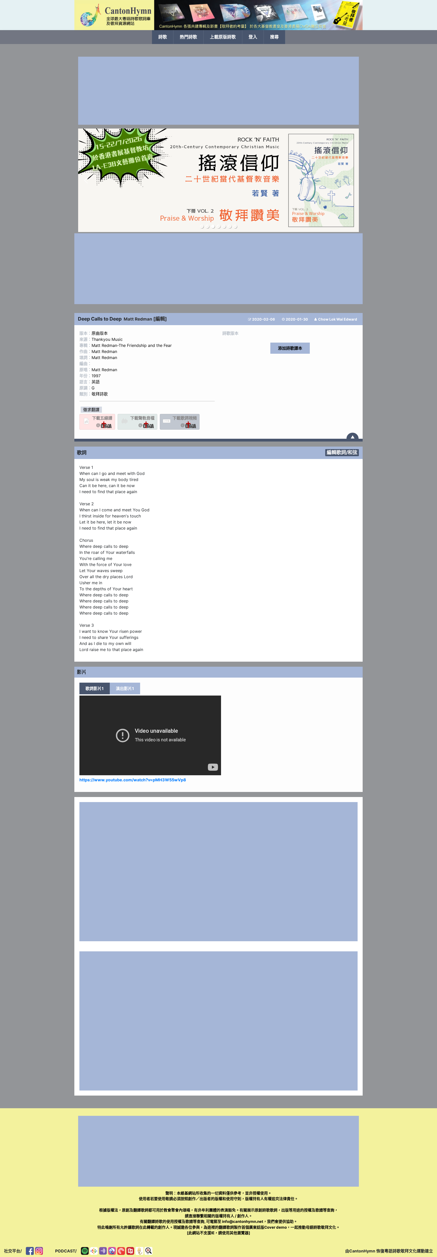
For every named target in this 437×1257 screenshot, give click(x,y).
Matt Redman (138, 319)
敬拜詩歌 (100, 393)
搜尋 (274, 36)
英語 (96, 381)
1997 (96, 375)
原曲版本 (100, 333)
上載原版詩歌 (223, 36)
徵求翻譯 (91, 409)
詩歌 (162, 36)
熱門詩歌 (188, 36)
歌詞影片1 (94, 688)
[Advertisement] (218, 91)
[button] (86, 180)
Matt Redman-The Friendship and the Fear (132, 345)
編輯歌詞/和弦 (342, 452)
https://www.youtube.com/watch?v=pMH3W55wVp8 (132, 779)
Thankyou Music (107, 339)
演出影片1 (125, 688)
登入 (253, 36)
